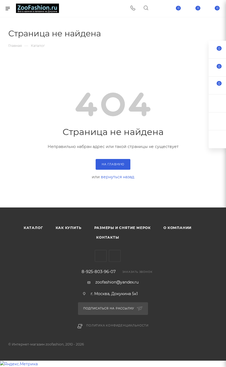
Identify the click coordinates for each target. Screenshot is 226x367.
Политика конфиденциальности (117, 325)
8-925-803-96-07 (99, 272)
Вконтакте (101, 256)
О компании (177, 228)
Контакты (107, 237)
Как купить (69, 228)
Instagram (115, 256)
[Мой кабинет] (159, 8)
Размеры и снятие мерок (122, 228)
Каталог (33, 228)
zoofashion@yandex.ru (117, 282)
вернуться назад (117, 176)
